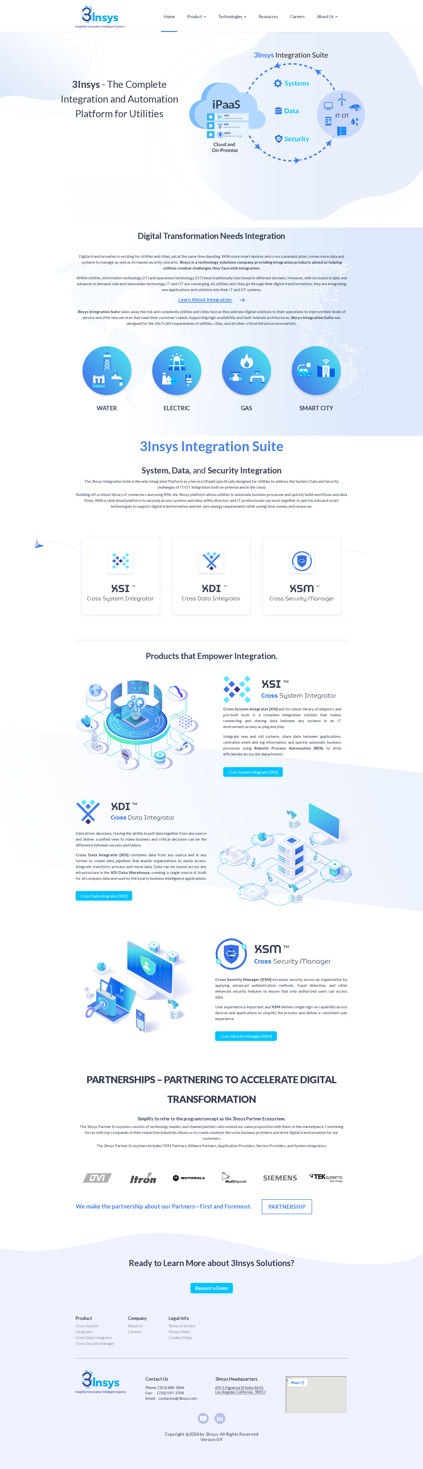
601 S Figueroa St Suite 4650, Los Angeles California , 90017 (240, 1389)
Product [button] (194, 16)
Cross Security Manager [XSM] (246, 1036)
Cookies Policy (180, 1337)
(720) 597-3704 (170, 1392)
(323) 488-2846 (171, 1387)
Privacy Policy (179, 1331)
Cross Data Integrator (94, 1337)
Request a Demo (211, 1288)
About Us (135, 1326)
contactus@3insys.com (177, 1398)
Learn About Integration (205, 299)
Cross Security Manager (95, 1343)
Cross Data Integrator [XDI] (104, 895)
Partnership (287, 1206)
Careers (297, 16)
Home (169, 16)
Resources (268, 16)
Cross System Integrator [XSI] (253, 772)
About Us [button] (325, 16)
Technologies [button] (230, 16)
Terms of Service (182, 1326)
